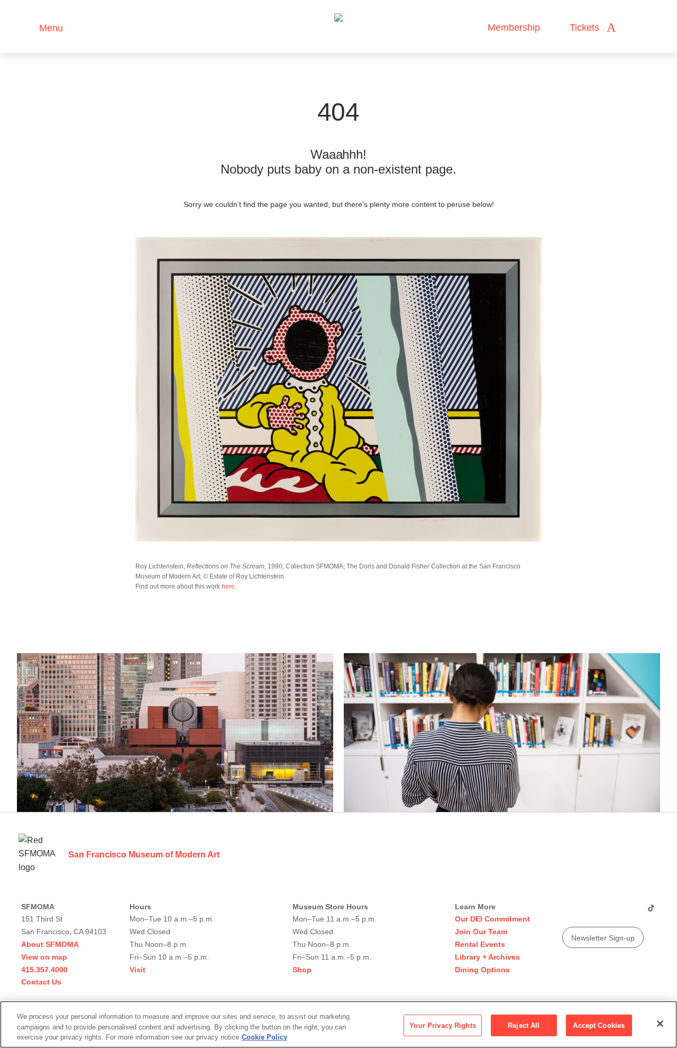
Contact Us (41, 982)
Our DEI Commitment (492, 919)
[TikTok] (651, 912)
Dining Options (482, 969)
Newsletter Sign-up (603, 938)
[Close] (660, 1023)
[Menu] (26, 26)
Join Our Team (481, 931)
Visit (137, 969)
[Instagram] (589, 912)
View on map (44, 957)
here (228, 586)
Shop (302, 969)
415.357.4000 (44, 969)
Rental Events (480, 944)
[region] (338, 1024)
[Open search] (634, 28)
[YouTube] (569, 912)
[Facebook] (630, 912)
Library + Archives (487, 957)
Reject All (523, 1025)
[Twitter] (609, 912)
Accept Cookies (599, 1025)
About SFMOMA (50, 944)
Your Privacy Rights (442, 1025)
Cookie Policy (264, 1037)
